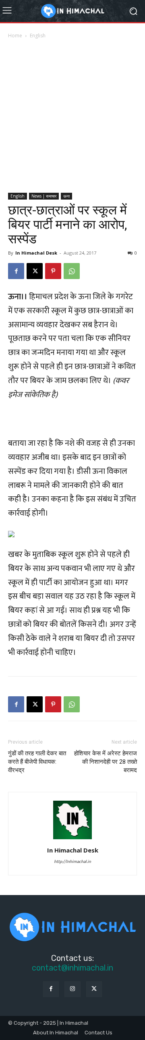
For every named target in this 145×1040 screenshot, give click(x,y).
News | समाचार (43, 196)
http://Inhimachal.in (72, 861)
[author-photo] (72, 839)
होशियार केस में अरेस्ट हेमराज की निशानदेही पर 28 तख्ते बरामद (105, 762)
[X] (35, 271)
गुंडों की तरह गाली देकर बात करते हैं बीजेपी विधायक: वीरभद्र (37, 762)
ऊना (66, 196)
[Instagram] (72, 989)
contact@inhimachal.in (72, 968)
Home (15, 35)
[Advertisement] (72, 116)
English (38, 35)
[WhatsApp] (72, 271)
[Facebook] (16, 271)
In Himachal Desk (36, 253)
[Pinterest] (53, 271)
